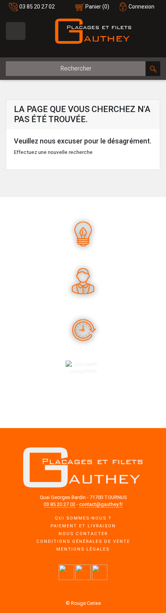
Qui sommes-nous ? (83, 518)
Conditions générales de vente (83, 541)
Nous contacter (83, 533)
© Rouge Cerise (83, 603)
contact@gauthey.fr (101, 504)
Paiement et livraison (83, 525)
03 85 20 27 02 (37, 6)
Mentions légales (83, 549)
